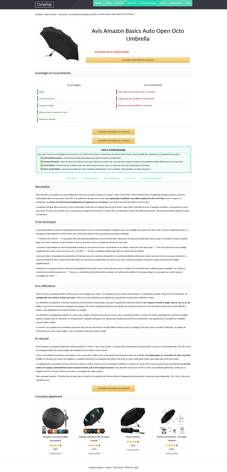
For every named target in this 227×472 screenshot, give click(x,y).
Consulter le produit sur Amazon (138, 60)
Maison (163, 3)
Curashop (39, 14)
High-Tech (131, 3)
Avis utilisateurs (111, 178)
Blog (188, 3)
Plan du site (118, 467)
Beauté (98, 3)
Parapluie (63, 14)
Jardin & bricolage (148, 3)
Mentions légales (96, 467)
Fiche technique (91, 178)
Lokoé (135, 467)
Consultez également (150, 178)
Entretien (119, 3)
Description (72, 178)
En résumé (130, 178)
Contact (108, 467)
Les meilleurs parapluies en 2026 (83, 14)
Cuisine (108, 3)
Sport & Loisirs (176, 3)
